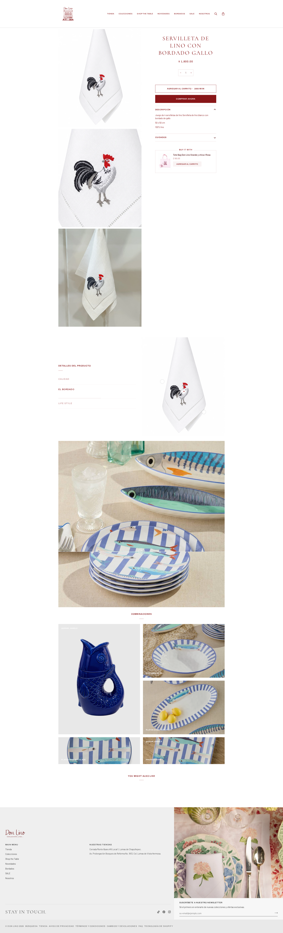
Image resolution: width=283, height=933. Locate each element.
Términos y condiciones (90, 926)
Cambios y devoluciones (122, 926)
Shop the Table (12, 859)
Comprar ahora (185, 99)
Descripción (163, 110)
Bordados (9, 868)
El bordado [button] (66, 393)
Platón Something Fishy (159, 730)
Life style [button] (65, 403)
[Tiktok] (158, 912)
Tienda (8, 849)
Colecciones (11, 854)
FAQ (141, 926)
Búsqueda (31, 926)
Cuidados (161, 137)
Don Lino (13, 926)
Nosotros (9, 878)
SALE (7, 873)
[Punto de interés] (162, 381)
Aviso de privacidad (61, 926)
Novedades (10, 863)
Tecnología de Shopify (158, 926)
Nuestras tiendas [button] (100, 845)
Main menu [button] (11, 845)
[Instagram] (169, 912)
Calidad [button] (63, 379)
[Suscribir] (275, 913)
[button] (110, 14)
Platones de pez (155, 673)
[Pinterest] (164, 912)
